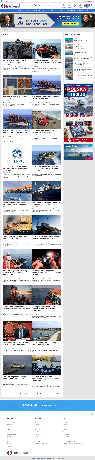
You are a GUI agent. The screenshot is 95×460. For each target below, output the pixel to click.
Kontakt (65, 422)
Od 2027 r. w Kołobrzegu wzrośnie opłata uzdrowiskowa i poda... (82, 39)
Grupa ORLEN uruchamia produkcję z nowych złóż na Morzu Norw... (83, 57)
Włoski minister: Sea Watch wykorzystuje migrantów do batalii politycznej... (45, 378)
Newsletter (38, 436)
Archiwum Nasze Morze (41, 443)
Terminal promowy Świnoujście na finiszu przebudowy (82, 63)
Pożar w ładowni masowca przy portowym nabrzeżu (82, 45)
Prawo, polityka (70, 10)
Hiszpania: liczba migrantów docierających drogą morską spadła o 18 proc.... (46, 272)
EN (22, 5)
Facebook (37, 441)
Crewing (37, 422)
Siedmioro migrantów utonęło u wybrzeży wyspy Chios (44, 131)
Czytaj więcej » (63, 458)
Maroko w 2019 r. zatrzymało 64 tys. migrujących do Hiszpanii (16, 61)
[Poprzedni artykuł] (20, 394)
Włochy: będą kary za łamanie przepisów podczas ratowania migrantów (43, 308)
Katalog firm (38, 424)
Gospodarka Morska (12, 446)
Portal (65, 427)
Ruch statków (38, 427)
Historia (91, 10)
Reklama (65, 424)
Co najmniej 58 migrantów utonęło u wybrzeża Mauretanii (46, 97)
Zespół (65, 429)
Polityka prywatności (68, 439)
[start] (17, 394)
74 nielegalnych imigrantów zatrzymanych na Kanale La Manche (16, 307)
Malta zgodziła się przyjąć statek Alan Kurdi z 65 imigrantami (46, 203)
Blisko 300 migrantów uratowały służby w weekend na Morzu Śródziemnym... (15, 272)
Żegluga (45, 10)
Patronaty (66, 434)
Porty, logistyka (36, 10)
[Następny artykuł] (37, 394)
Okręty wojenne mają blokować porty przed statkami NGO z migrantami (17, 203)
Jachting (51, 10)
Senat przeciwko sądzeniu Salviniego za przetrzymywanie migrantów (17, 343)
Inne (87, 10)
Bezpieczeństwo (59, 10)
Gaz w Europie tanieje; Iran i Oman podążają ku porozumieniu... (82, 51)
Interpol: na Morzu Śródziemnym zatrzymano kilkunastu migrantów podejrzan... (15, 168)
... (32, 393)
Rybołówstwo (80, 10)
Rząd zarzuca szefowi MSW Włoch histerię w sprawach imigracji (45, 237)
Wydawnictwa (66, 432)
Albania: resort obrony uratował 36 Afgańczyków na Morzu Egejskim (45, 167)
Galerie (37, 439)
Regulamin (66, 436)
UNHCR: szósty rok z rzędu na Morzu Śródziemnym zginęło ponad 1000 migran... (17, 132)
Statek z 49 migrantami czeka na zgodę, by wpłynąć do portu (15, 378)
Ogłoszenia (38, 429)
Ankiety (37, 432)
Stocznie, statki (19, 10)
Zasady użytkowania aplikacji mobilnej (73, 443)
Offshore (28, 10)
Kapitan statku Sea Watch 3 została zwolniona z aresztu (16, 237)
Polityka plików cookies (69, 441)
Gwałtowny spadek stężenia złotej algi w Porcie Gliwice (82, 69)
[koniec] (40, 394)
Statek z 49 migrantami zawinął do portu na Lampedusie (45, 343)
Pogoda (37, 434)
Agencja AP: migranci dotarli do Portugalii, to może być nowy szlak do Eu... (46, 62)
